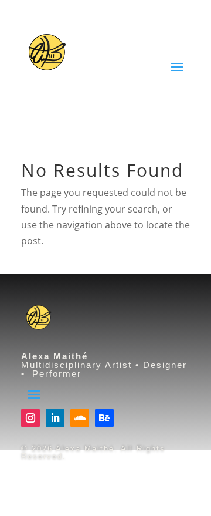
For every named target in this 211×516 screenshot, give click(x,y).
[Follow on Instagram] (30, 418)
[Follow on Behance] (104, 418)
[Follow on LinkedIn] (55, 418)
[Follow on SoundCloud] (79, 418)
